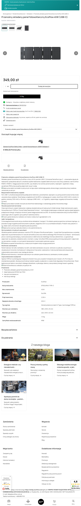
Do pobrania (7, 337)
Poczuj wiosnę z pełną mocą (39, 366)
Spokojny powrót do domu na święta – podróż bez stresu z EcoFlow (13, 398)
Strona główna (7, 14)
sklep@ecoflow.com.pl (15, 494)
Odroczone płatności (12, 117)
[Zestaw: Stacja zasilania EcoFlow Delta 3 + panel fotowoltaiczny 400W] (40, 157)
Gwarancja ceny (11, 120)
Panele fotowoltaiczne (19, 14)
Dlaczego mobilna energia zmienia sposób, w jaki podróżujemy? (66, 366)
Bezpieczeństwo (9, 329)
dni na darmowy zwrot (13, 108)
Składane (29, 14)
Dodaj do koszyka (44, 86)
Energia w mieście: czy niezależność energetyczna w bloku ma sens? (13, 366)
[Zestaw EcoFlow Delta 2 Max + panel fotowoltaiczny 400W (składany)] (40, 141)
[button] (5, 53)
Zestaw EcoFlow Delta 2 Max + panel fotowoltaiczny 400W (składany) (26, 147)
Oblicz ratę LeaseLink (12, 114)
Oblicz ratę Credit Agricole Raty (15, 111)
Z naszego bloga (40, 344)
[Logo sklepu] (41, 502)
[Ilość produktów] (6, 86)
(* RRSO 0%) (37, 111)
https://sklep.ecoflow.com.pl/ (35, 490)
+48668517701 (20, 496)
